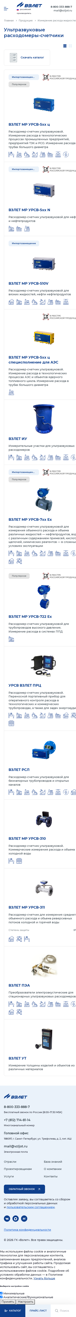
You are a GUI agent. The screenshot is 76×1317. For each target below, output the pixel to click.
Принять (8, 1301)
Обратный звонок (22, 1189)
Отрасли (10, 1161)
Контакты (50, 1176)
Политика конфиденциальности (27, 1230)
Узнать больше (44, 1278)
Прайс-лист (38, 1310)
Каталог (15, 1310)
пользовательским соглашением (31, 1207)
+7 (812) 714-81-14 (17, 1120)
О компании (53, 1169)
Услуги (9, 1176)
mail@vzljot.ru (63, 10)
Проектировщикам (18, 1169)
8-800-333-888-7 (61, 6)
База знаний (53, 1161)
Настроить (25, 1301)
